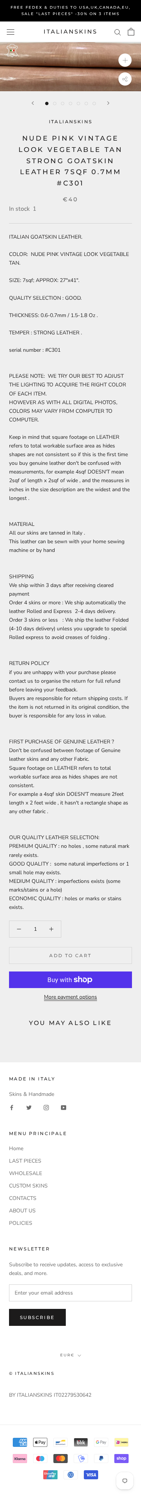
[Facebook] (11, 1107)
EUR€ (67, 1355)
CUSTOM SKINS (28, 1185)
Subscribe (37, 1317)
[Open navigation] (10, 32)
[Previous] (33, 103)
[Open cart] (131, 31)
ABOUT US (22, 1210)
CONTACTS (22, 1198)
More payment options (70, 997)
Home (16, 1148)
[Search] (117, 32)
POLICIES (20, 1223)
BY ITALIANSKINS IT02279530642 (50, 1395)
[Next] (108, 103)
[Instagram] (46, 1107)
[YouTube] (63, 1107)
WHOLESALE (25, 1173)
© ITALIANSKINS (32, 1373)
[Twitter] (29, 1107)
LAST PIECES (25, 1161)
